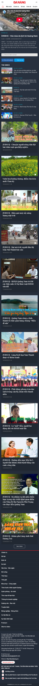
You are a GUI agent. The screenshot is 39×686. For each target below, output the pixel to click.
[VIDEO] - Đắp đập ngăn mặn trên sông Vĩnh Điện (25, 90)
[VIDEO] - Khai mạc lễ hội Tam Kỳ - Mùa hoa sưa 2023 (25, 116)
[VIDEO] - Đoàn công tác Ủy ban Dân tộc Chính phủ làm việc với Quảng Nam (25, 99)
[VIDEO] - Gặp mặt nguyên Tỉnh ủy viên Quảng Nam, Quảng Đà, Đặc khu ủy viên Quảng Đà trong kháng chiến (25, 81)
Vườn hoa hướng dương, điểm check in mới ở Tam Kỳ (19, 179)
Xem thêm (20, 546)
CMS (17, 684)
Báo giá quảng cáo (8, 662)
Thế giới (4, 580)
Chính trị (16, 6)
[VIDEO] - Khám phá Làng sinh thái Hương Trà (18, 537)
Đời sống (4, 572)
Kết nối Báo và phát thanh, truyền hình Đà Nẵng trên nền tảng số (19, 667)
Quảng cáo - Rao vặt (8, 603)
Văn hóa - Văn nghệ (7, 568)
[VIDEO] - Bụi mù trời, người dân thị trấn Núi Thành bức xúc (18, 248)
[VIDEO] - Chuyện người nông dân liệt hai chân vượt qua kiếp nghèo (19, 145)
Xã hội (23, 6)
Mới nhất (9, 6)
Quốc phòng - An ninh (8, 591)
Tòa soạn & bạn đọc (8, 595)
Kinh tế (29, 6)
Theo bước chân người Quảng (11, 587)
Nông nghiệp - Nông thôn (9, 611)
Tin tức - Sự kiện (18, 68)
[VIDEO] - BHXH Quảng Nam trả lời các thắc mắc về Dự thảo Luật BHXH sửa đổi (18, 284)
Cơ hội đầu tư (5, 615)
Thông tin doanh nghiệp (9, 599)
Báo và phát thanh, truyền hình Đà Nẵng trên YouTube (21, 678)
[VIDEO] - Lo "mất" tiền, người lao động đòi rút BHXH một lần (17, 427)
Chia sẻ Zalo (20, 60)
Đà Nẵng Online (9, 671)
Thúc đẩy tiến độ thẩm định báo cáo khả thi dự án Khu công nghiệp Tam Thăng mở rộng (25, 72)
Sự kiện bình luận (7, 619)
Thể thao (4, 576)
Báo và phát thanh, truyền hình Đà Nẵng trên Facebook (21, 675)
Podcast (4, 623)
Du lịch (35, 6)
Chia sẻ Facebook (8, 60)
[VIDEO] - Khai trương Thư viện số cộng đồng (25, 107)
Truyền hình (5, 607)
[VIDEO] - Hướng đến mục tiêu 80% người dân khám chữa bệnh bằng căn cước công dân (19, 462)
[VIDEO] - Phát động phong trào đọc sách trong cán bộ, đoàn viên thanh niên (18, 391)
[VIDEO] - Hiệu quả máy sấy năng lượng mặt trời (17, 214)
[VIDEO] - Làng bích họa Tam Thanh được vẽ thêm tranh (18, 356)
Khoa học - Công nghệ (8, 584)
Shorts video (5, 627)
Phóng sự (4, 33)
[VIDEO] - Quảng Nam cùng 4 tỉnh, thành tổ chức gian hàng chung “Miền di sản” (19, 320)
